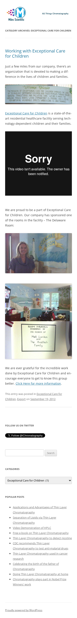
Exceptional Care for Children (26, 113)
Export (21, 399)
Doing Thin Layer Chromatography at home (40, 574)
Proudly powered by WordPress (23, 610)
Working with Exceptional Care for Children (35, 53)
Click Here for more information (38, 383)
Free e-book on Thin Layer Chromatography (41, 533)
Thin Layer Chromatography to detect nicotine (42, 538)
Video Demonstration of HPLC (32, 528)
